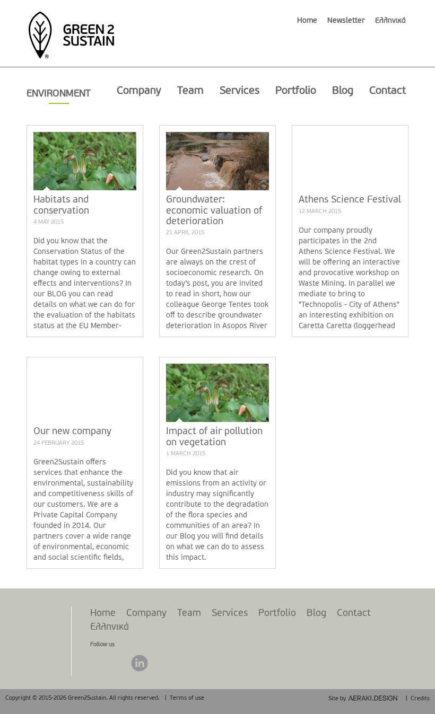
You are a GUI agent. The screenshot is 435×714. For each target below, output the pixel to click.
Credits (420, 699)
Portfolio (295, 91)
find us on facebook (99, 663)
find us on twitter (119, 663)
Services (239, 91)
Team (190, 91)
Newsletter (346, 21)
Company (139, 91)
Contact (387, 91)
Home (307, 21)
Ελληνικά (390, 21)
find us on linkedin (139, 663)
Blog (342, 91)
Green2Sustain (71, 29)
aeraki (374, 698)
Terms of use (187, 698)
